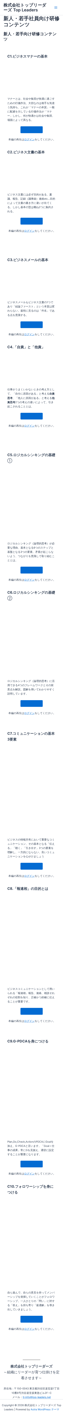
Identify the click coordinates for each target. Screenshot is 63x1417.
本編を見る (31, 129)
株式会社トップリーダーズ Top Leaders (25, 7)
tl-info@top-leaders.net (37, 1397)
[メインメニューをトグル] (55, 7)
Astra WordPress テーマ (45, 1409)
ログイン (29, 139)
